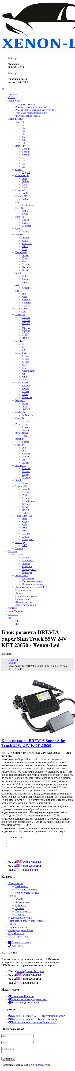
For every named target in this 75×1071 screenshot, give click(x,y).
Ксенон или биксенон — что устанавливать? (38, 1015)
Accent (25, 255)
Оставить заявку (21, 942)
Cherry (18, 169)
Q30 (24, 276)
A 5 (24, 450)
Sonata (25, 270)
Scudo (25, 214)
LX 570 (26, 332)
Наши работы (15, 119)
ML (24, 368)
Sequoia (26, 504)
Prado (25, 495)
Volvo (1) (20, 542)
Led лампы (28, 578)
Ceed (24, 296)
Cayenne (26, 427)
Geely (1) (20, 412)
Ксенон (19, 554)
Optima (26, 299)
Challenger (27, 205)
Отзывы (12, 608)
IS (23, 326)
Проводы (27, 572)
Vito (24, 379)
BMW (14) (20, 146)
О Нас (11, 97)
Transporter (28, 539)
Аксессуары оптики (25, 605)
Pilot (24, 249)
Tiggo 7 (26, 172)
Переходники (29, 569)
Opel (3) (19, 418)
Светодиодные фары (26, 596)
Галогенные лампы (32, 581)
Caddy (25, 521)
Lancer (25, 391)
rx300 (25, 335)
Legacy (25, 474)
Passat (25, 530)
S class (25, 362)
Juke (24, 406)
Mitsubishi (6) (22, 382)
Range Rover (21, 433)
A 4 (24, 447)
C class (25, 356)
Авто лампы (21, 575)
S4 (23, 140)
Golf (24, 524)
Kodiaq (25, 456)
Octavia (26, 453)
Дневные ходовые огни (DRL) (31, 587)
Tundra (25, 513)
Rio (24, 294)
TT (23, 143)
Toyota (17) (21, 486)
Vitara (25, 483)
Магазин (12, 551)
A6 (23, 131)
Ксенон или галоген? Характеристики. (34, 1019)
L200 (25, 394)
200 (24, 311)
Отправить (8, 1058)
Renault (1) (21, 439)
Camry (25, 498)
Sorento (26, 305)
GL (24, 373)
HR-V (25, 246)
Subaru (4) (20, 465)
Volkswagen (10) (23, 516)
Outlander (27, 397)
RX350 (25, 338)
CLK (24, 365)
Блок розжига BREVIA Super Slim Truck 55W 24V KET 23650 (33, 743)
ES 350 (26, 317)
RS (23, 459)
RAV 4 (25, 510)
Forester (26, 471)
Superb (25, 462)
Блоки (25, 557)
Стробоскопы (22, 599)
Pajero (25, 388)
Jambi (25, 193)
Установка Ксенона (25, 104)
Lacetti (25, 184)
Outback (26, 468)
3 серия (26, 148)
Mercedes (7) (21, 353)
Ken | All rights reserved (37, 1064)
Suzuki (18, 480)
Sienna (25, 507)
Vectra (25, 421)
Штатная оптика (23, 602)
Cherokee (27, 288)
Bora (24, 518)
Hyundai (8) (21, 252)
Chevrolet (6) (22, 175)
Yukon (25, 231)
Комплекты (28, 560)
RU (10, 618)
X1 (23, 157)
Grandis (26, 385)
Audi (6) (19, 122)
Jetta (24, 527)
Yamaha (19, 548)
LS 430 (26, 320)
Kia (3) (18, 291)
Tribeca (26, 477)
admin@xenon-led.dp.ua (30, 971)
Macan (25, 430)
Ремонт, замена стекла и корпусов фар (35, 110)
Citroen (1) (20, 190)
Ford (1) (19, 217)
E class (25, 359)
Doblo (25, 211)
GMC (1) (19, 228)
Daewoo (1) (21, 196)
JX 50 (25, 282)
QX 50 (25, 279)
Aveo (24, 178)
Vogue (25, 436)
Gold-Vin (27, 243)
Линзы (18, 593)
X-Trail (26, 409)
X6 (23, 166)
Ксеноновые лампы (32, 584)
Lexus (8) (20, 314)
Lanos (25, 187)
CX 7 (25, 350)
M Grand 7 (27, 415)
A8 (23, 134)
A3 (23, 125)
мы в (15, 611)
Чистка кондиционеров (27, 116)
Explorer (26, 225)
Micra (25, 403)
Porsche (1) (21, 424)
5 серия (26, 151)
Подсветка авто (23, 590)
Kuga (25, 222)
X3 (23, 160)
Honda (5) (20, 234)
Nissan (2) (20, 400)
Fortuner (26, 492)
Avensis (26, 489)
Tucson (25, 264)
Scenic (25, 442)
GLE (24, 376)
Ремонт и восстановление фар (31, 107)
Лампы (26, 563)
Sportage (26, 302)
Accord (25, 237)
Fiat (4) (19, 208)
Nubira (25, 181)
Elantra (25, 258)
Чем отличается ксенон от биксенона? (34, 1022)
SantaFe (26, 267)
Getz (24, 261)
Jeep (17, 285)
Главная (12, 94)
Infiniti (18, 273)
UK (17, 621)
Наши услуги (15, 100)
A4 (23, 128)
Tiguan (25, 536)
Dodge (18, 202)
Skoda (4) (20, 444)
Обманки (27, 566)
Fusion (25, 220)
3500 (24, 545)
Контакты (13, 614)
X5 (23, 163)
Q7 (23, 137)
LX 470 (26, 329)
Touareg (26, 533)
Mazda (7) (20, 341)
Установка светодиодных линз (31, 113)
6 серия (26, 154)
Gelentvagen (28, 370)
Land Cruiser (21, 308)
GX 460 (26, 323)
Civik (25, 240)
